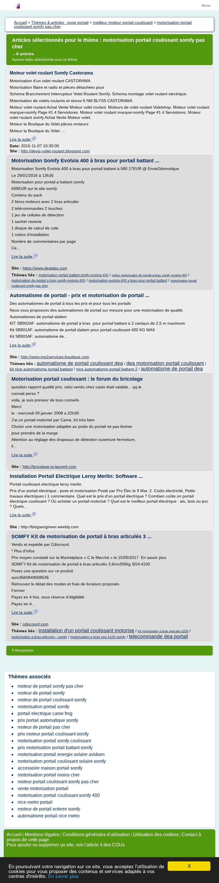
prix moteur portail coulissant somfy (53, 733)
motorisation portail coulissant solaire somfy (62, 761)
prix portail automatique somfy (48, 720)
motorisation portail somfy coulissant (54, 740)
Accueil (14, 834)
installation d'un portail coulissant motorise (86, 630)
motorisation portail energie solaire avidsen (61, 754)
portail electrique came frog (45, 713)
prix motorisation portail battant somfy (55, 747)
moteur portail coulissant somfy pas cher (58, 781)
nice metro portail (35, 802)
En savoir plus (63, 876)
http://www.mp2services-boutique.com (55, 357)
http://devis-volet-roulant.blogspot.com (55, 151)
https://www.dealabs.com (45, 268)
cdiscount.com (35, 624)
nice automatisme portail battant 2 (106, 369)
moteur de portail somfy (41, 693)
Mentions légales (42, 834)
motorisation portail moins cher (49, 774)
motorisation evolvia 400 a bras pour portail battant (128, 281)
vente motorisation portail (43, 788)
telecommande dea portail (158, 636)
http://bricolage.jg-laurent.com (49, 466)
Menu (206, 6)
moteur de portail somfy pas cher (50, 686)
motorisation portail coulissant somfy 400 (59, 795)
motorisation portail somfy (43, 706)
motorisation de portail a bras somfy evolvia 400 (48, 281)
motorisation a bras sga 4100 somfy (97, 637)
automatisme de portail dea (172, 369)
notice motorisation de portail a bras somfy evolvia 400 (149, 275)
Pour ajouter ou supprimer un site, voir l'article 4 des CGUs (66, 844)
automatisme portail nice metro (49, 815)
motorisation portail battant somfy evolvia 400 (73, 275)
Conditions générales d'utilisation (96, 834)
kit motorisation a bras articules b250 (163, 631)
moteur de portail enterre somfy (49, 809)
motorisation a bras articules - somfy (39, 637)
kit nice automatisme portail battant (41, 369)
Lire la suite (21, 139)
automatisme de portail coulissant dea (80, 363)
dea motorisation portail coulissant (165, 363)
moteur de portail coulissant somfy (52, 699)
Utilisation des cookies (156, 834)
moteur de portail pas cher (44, 727)
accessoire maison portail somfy (50, 768)
